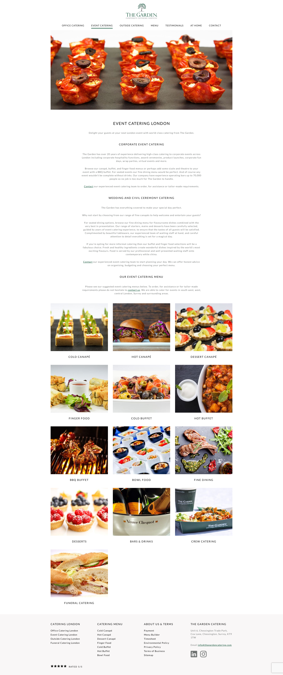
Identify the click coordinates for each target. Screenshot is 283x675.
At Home (196, 25)
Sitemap (148, 655)
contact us (134, 290)
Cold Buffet (104, 647)
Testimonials (174, 25)
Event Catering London (64, 634)
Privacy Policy (152, 647)
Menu (154, 25)
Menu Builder (152, 634)
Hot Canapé (104, 634)
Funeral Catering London (65, 642)
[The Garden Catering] (141, 22)
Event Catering (102, 25)
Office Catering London (64, 630)
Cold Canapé (104, 630)
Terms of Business (154, 651)
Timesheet (150, 638)
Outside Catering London (65, 638)
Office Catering (73, 25)
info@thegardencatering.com (215, 645)
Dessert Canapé (106, 638)
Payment (149, 630)
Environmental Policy (156, 642)
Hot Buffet (103, 651)
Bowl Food (103, 655)
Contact (215, 25)
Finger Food (104, 642)
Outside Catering (132, 25)
